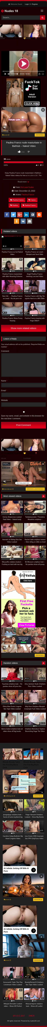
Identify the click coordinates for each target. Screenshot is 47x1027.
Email (4, 390)
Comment (5, 351)
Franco (33, 200)
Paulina (15, 205)
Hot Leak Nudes (27, 187)
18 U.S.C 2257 (19, 1016)
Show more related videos (23, 328)
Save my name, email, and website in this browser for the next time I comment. (22, 417)
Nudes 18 (11, 11)
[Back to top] (39, 1020)
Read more (22, 182)
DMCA (31, 1016)
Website (4, 400)
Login (27, 4)
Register (35, 4)
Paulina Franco (28, 195)
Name (4, 381)
